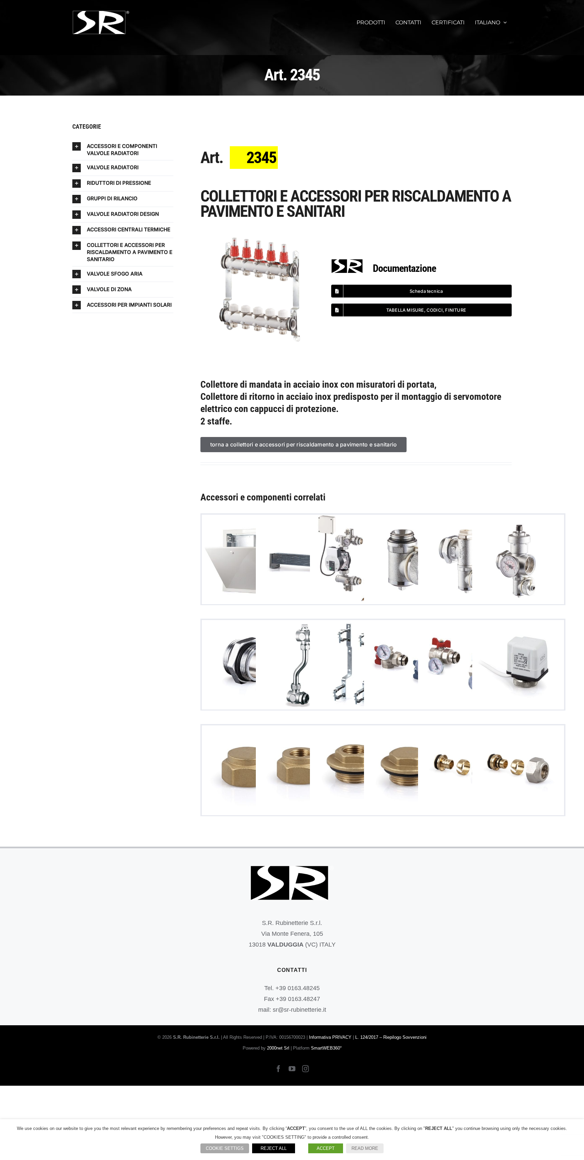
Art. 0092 (518, 665)
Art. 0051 (302, 771)
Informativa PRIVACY (330, 1037)
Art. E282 (464, 771)
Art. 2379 (518, 560)
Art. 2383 (464, 665)
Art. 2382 (410, 665)
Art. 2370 (356, 560)
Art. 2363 (302, 560)
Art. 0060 (410, 771)
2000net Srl (278, 1048)
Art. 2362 (248, 560)
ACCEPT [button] (326, 1148)
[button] (122, 149)
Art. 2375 (302, 665)
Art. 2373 (410, 560)
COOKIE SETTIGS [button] (225, 1148)
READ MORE (364, 1148)
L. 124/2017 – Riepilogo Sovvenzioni (391, 1037)
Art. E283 (518, 771)
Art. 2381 (356, 665)
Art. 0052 (248, 771)
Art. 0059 (356, 771)
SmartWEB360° (326, 1048)
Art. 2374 (248, 665)
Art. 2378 (464, 560)
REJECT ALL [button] (274, 1148)
